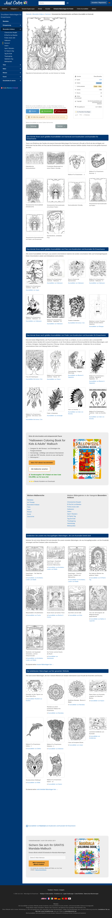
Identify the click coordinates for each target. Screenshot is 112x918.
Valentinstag (71, 523)
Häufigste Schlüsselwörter (46, 893)
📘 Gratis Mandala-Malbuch (9, 88)
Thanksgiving (71, 521)
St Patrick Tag (71, 516)
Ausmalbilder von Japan (32, 290)
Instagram (61, 890)
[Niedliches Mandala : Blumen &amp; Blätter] (77, 697)
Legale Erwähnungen (68, 893)
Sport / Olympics (72, 514)
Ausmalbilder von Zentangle (54, 415)
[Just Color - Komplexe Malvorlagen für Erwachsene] (59, 898)
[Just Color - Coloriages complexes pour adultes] (48, 898)
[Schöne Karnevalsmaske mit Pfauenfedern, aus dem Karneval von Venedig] (55, 202)
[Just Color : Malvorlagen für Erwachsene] (16, 2)
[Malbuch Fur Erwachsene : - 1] (77, 172)
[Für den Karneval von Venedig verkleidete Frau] (98, 201)
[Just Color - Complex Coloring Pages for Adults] (43, 898)
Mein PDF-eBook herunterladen (42, 462)
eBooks (94, 8)
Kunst (29, 514)
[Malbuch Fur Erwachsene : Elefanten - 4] (55, 741)
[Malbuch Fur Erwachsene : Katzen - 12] (55, 777)
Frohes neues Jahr (73, 507)
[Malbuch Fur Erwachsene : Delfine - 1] (34, 741)
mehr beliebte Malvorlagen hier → (47, 789)
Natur (29, 509)
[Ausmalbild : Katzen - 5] (98, 692)
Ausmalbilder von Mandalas (56, 713)
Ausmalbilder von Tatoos (54, 379)
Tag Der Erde (71, 518)
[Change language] (109, 2)
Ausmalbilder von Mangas (96, 326)
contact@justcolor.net (70, 911)
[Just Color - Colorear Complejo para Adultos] (55, 898)
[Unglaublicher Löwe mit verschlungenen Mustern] (77, 740)
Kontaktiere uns (58, 893)
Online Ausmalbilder (82, 8)
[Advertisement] (46, 89)
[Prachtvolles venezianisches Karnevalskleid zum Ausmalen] (34, 202)
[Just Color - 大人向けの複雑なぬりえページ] (69, 898)
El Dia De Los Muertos (74, 504)
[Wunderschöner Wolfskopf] (34, 777)
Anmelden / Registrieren (99, 2)
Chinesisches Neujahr (74, 502)
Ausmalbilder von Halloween (55, 283)
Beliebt (40, 8)
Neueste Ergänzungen (28, 8)
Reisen (29, 512)
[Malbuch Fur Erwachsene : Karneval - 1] (98, 169)
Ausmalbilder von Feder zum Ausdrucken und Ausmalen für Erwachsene (78, 335)
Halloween (70, 509)
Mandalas (30, 500)
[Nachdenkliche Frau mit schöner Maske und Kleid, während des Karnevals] (55, 233)
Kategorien (14, 8)
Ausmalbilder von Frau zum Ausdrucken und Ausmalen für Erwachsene (78, 249)
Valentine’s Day (8, 59)
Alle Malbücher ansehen (39, 469)
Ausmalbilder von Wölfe (33, 782)
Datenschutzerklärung (40, 870)
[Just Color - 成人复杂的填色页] (66, 898)
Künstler (47, 8)
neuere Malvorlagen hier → (45, 664)
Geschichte (30, 516)
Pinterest (56, 890)
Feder (95, 86)
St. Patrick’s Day (9, 51)
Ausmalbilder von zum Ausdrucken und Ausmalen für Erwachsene (52, 826)
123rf (100, 79)
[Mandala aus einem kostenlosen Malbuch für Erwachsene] (55, 704)
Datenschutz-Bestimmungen (91, 893)
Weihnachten (71, 526)
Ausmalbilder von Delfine (34, 748)
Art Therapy (30, 502)
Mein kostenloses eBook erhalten (39, 863)
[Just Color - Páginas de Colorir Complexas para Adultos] (62, 898)
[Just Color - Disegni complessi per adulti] (52, 898)
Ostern (69, 511)
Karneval (47, 14)
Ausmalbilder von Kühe (75, 615)
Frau (100, 86)
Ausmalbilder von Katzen (97, 700)
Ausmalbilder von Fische (34, 615)
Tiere (28, 507)
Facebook (50, 890)
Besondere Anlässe (38, 14)
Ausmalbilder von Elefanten (55, 748)
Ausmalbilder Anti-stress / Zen (76, 323)
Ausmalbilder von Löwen (76, 745)
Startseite (4, 8)
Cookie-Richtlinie (79, 893)
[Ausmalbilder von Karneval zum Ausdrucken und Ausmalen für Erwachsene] (27, 826)
